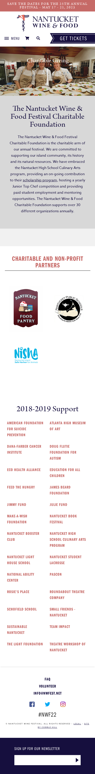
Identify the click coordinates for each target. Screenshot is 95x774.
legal (77, 723)
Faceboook (32, 704)
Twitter (47, 704)
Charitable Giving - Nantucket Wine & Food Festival (47, 23)
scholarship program (40, 180)
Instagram (63, 704)
